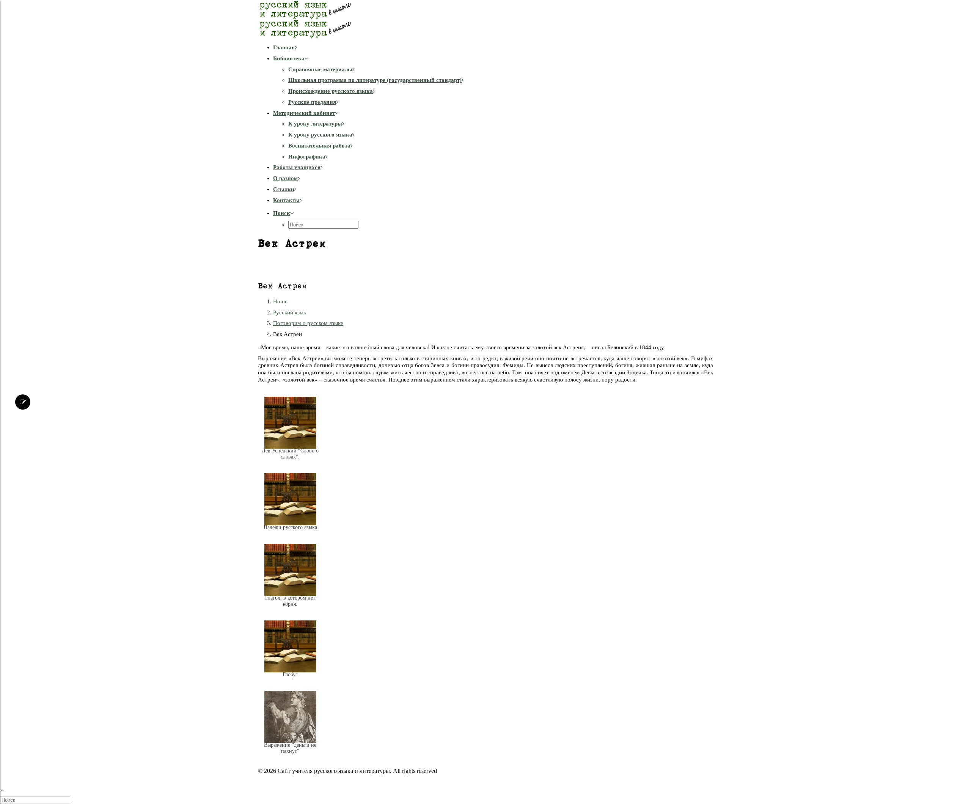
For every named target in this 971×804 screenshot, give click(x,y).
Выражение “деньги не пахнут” (290, 748)
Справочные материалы (320, 69)
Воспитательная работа (319, 146)
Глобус (290, 674)
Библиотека (289, 58)
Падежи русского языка (290, 527)
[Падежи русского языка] (290, 533)
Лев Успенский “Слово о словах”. (290, 454)
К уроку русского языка (320, 135)
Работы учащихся (297, 167)
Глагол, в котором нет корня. (290, 601)
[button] (283, 213)
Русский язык (289, 312)
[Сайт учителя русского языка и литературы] (485, 19)
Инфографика (306, 157)
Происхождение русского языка (330, 91)
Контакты (286, 200)
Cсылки (283, 189)
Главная (284, 47)
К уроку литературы (315, 124)
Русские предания (312, 102)
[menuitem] (493, 47)
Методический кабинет (304, 113)
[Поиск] (36, 800)
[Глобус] (290, 680)
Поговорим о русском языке (308, 323)
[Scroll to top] (6, 789)
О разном (285, 178)
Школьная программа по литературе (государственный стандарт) (375, 80)
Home (280, 301)
